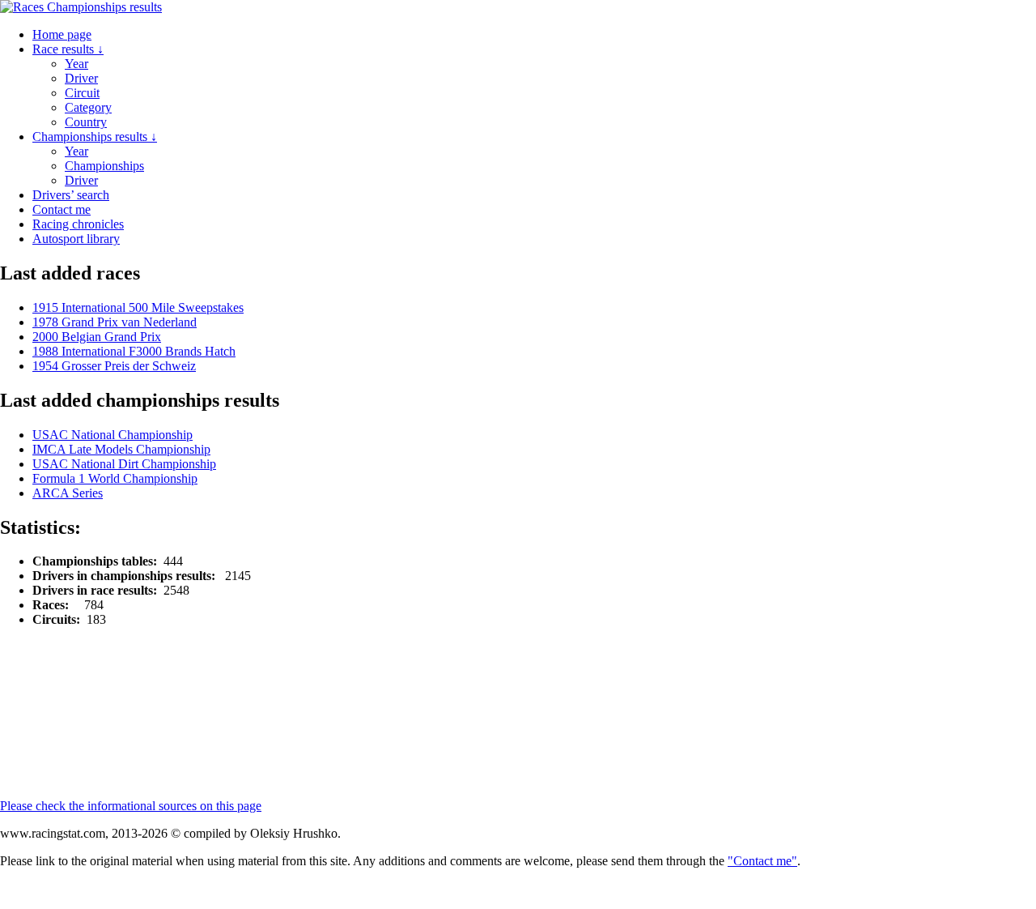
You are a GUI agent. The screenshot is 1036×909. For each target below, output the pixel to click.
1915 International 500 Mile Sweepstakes (138, 307)
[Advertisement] (392, 676)
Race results (68, 49)
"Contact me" (762, 861)
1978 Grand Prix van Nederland (114, 322)
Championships (104, 166)
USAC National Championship (112, 435)
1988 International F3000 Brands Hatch (134, 351)
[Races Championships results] (81, 7)
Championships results (94, 136)
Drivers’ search (70, 195)
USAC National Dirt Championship (124, 464)
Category (88, 107)
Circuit (82, 93)
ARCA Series (67, 493)
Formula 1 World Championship (114, 478)
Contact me (61, 209)
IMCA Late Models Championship (121, 449)
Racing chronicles (78, 224)
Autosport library (76, 238)
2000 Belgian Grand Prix (96, 337)
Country (86, 122)
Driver (81, 78)
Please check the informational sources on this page (130, 806)
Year (76, 63)
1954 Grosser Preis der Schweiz (114, 366)
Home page (61, 34)
